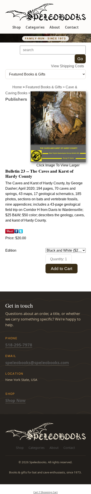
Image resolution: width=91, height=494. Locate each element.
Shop (16, 27)
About (54, 27)
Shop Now (15, 400)
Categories (35, 27)
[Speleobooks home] (45, 12)
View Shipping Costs (67, 66)
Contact (72, 27)
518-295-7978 (18, 344)
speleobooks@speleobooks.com (37, 362)
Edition (10, 250)
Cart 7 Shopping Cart (45, 492)
